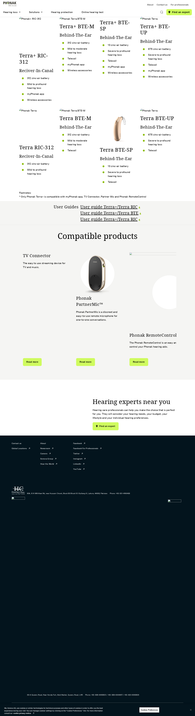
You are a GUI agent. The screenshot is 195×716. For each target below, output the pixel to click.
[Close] (191, 710)
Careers (43, 453)
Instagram (77, 459)
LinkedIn (77, 464)
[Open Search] (161, 12)
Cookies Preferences (149, 710)
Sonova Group (46, 459)
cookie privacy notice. (22, 713)
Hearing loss (10, 12)
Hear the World (47, 464)
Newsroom (45, 448)
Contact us (162, 4)
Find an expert (181, 12)
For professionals (180, 4)
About (150, 4)
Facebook (77, 443)
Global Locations (19, 448)
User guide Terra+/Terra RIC (108, 207)
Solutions (34, 12)
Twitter (76, 453)
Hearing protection (62, 12)
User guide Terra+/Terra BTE (109, 213)
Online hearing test (92, 12)
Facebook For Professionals (85, 448)
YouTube (77, 469)
